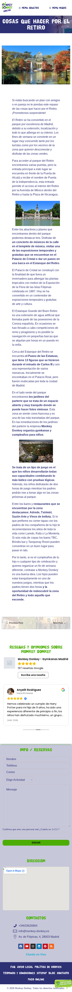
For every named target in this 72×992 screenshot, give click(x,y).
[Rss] (51, 946)
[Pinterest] (45, 946)
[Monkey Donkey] (7, 7)
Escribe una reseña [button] (33, 675)
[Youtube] (27, 946)
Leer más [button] (12, 720)
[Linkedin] (39, 946)
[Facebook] (20, 946)
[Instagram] (33, 946)
